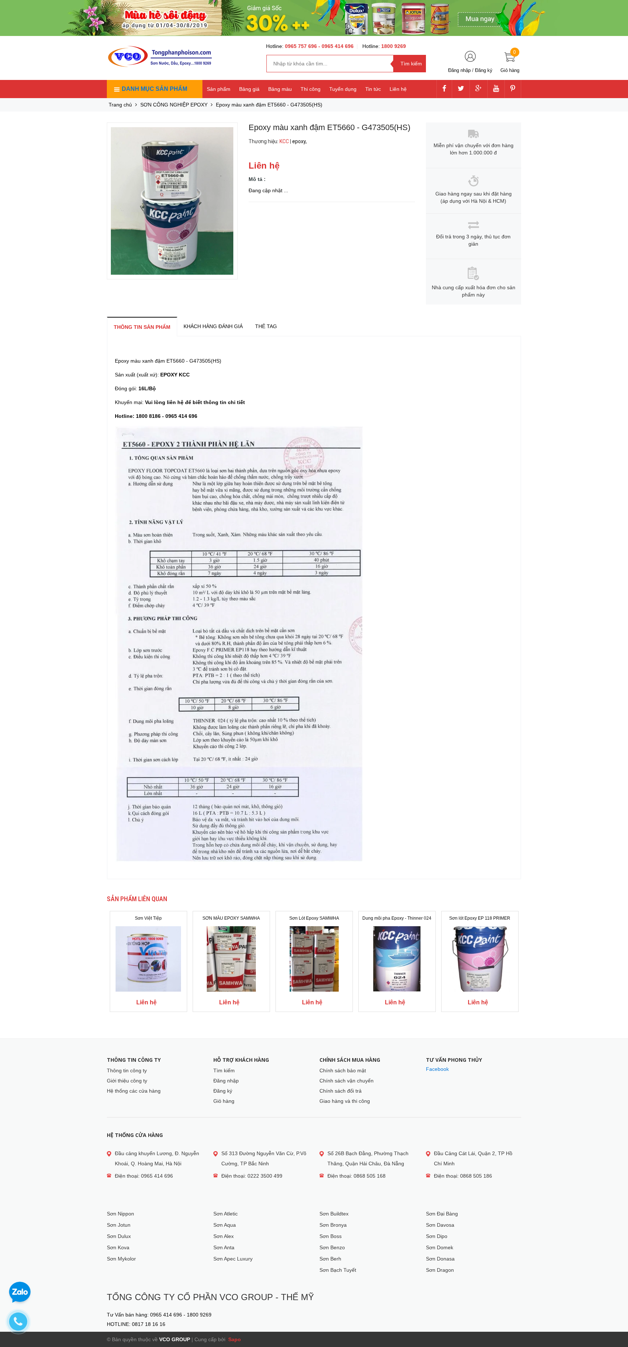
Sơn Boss (330, 1236)
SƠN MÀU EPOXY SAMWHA (231, 918)
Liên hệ (398, 89)
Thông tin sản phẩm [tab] (142, 327)
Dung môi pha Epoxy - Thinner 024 (396, 918)
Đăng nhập (459, 70)
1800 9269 (393, 46)
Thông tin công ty (127, 1070)
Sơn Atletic (225, 1214)
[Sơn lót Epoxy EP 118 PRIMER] (480, 959)
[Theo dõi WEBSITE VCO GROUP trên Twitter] (461, 89)
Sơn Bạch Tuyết (337, 1270)
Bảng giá (249, 89)
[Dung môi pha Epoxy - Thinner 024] (397, 959)
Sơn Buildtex (334, 1214)
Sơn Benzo (332, 1247)
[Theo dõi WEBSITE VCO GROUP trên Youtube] (496, 89)
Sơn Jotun (118, 1225)
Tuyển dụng (343, 89)
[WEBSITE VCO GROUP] (159, 57)
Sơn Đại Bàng (442, 1214)
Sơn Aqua (224, 1225)
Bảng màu (280, 89)
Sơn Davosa (440, 1225)
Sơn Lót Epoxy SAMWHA (314, 918)
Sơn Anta (223, 1247)
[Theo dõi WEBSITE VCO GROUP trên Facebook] (444, 89)
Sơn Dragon (440, 1270)
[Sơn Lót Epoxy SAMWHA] (314, 959)
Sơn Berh (330, 1259)
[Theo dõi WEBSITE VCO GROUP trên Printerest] (512, 89)
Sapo (234, 1339)
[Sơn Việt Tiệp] (148, 959)
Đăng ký (483, 70)
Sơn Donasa (440, 1259)
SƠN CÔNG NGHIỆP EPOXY (174, 105)
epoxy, (300, 141)
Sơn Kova (118, 1247)
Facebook (437, 1069)
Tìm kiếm (224, 1070)
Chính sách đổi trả (340, 1091)
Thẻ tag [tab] (266, 326)
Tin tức (373, 89)
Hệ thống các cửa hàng (134, 1091)
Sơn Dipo (436, 1236)
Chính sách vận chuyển (346, 1081)
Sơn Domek (439, 1247)
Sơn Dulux (119, 1236)
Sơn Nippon (120, 1214)
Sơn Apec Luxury (233, 1259)
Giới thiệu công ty (127, 1081)
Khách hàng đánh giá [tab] (213, 326)
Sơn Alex (223, 1236)
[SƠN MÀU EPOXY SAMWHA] (231, 959)
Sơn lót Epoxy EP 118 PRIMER (479, 918)
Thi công (311, 89)
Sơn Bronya (333, 1225)
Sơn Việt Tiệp (148, 918)
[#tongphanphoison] (314, 18)
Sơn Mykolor (121, 1259)
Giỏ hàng (223, 1101)
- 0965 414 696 (336, 46)
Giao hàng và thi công (344, 1101)
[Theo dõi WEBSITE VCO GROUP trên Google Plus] (478, 89)
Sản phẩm (218, 89)
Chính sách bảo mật (342, 1070)
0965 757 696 (301, 46)
